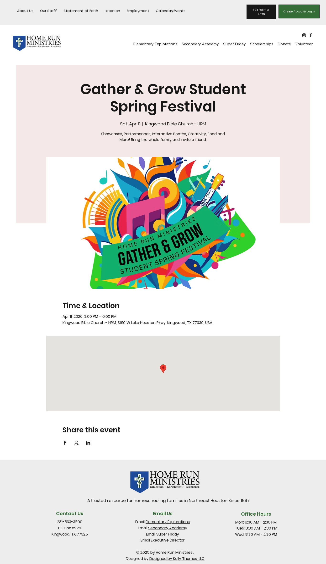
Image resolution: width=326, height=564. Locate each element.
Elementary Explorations (168, 522)
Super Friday (167, 534)
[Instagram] (304, 35)
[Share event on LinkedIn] (88, 443)
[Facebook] (310, 35)
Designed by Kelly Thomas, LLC (177, 558)
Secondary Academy (167, 528)
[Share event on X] (76, 443)
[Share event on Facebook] (65, 443)
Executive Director (168, 540)
